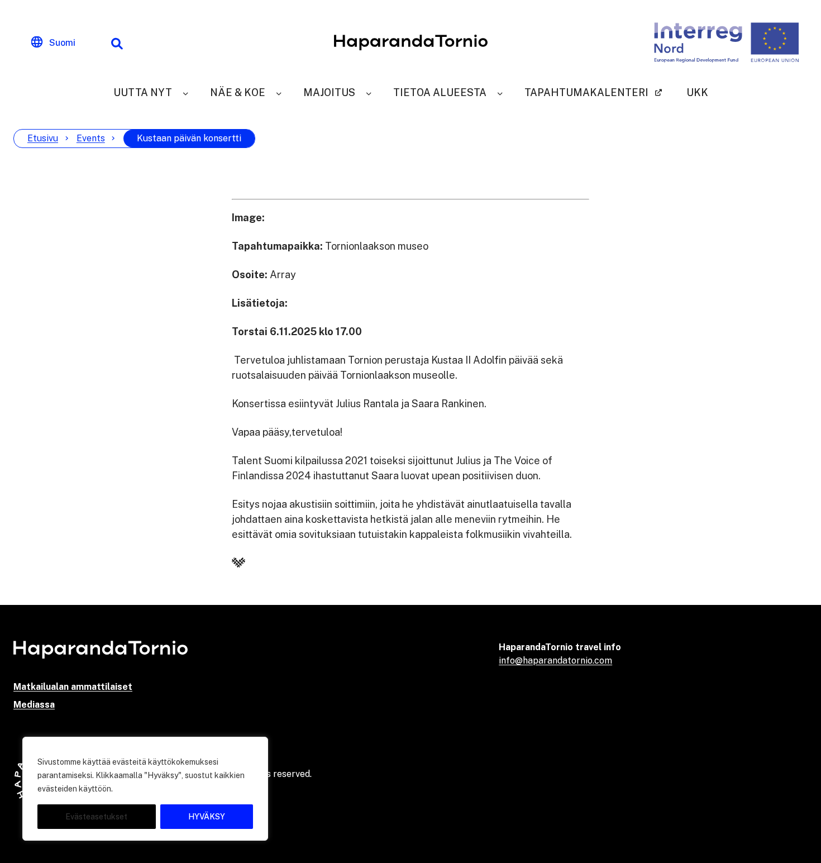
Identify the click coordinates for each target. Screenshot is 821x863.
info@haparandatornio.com (555, 660)
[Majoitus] (368, 92)
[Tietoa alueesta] (500, 92)
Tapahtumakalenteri (586, 92)
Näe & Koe (237, 92)
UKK (697, 92)
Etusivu (42, 138)
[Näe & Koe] (278, 92)
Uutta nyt (142, 92)
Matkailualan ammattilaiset (72, 686)
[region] (145, 789)
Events (91, 138)
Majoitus (329, 92)
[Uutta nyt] (185, 92)
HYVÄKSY (206, 816)
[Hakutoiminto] (117, 42)
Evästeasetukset (96, 816)
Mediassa (34, 704)
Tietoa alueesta (439, 92)
